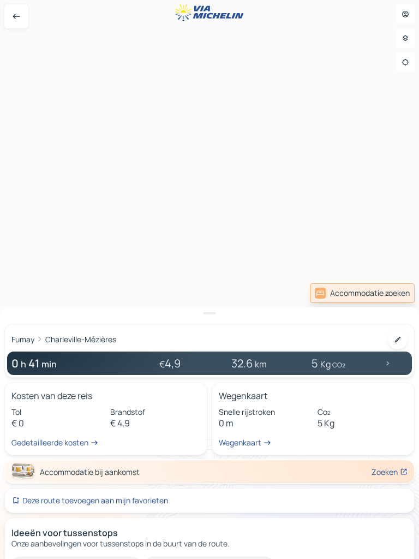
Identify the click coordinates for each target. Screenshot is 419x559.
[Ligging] (405, 62)
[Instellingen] (405, 38)
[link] (362, 293)
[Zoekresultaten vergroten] (209, 313)
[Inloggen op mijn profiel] (405, 14)
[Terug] (16, 16)
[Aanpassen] (398, 339)
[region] (209, 279)
